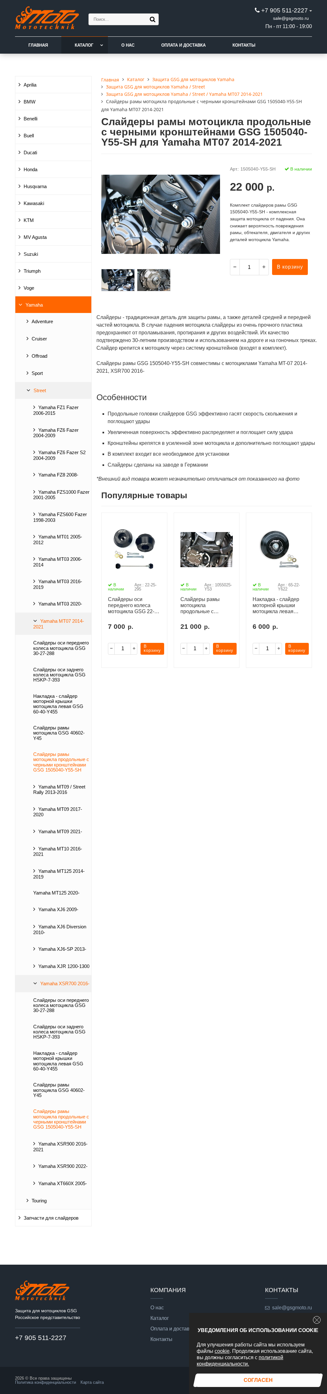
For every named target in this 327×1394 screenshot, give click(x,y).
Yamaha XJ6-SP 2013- (62, 949)
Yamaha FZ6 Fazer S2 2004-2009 (59, 455)
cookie (222, 1351)
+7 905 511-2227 (284, 10)
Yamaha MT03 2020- (60, 603)
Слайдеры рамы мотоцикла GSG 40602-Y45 (59, 733)
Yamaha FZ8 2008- (58, 474)
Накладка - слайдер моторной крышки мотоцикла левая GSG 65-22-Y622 (276, 606)
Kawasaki (34, 203)
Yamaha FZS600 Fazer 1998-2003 (60, 517)
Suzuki (31, 254)
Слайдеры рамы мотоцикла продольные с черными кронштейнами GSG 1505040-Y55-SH (61, 762)
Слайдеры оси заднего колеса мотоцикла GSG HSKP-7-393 (59, 675)
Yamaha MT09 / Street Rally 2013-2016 (59, 789)
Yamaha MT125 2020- (56, 892)
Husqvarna (35, 186)
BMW (29, 101)
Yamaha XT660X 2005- (62, 1183)
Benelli (30, 118)
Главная (38, 45)
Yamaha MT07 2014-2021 (58, 624)
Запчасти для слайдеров (51, 1218)
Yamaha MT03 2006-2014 (57, 562)
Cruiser (39, 338)
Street (40, 390)
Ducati (30, 152)
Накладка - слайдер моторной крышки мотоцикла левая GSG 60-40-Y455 (58, 704)
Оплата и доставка (183, 45)
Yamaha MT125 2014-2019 (59, 874)
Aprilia (30, 85)
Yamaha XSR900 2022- (62, 1166)
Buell (29, 135)
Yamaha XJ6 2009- (58, 909)
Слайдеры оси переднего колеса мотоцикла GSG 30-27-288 (61, 648)
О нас (127, 45)
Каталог (84, 45)
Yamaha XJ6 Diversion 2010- (59, 929)
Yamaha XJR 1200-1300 (63, 966)
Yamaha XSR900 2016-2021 (60, 1146)
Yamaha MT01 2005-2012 (57, 539)
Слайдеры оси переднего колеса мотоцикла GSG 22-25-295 (131, 606)
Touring (39, 1200)
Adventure (42, 321)
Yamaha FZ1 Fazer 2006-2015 (56, 410)
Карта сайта (92, 1382)
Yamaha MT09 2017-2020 (57, 812)
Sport (37, 373)
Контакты (243, 45)
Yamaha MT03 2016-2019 (57, 584)
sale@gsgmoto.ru (291, 18)
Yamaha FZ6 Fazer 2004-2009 (56, 433)
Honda (30, 169)
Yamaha (34, 305)
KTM (29, 220)
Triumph (32, 271)
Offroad (39, 356)
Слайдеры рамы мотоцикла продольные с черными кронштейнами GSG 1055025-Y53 (204, 606)
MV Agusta (35, 237)
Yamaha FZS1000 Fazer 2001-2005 (61, 495)
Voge (29, 288)
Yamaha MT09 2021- (60, 831)
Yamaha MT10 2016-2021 (57, 851)
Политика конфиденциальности (45, 1382)
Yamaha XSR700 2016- (64, 983)
